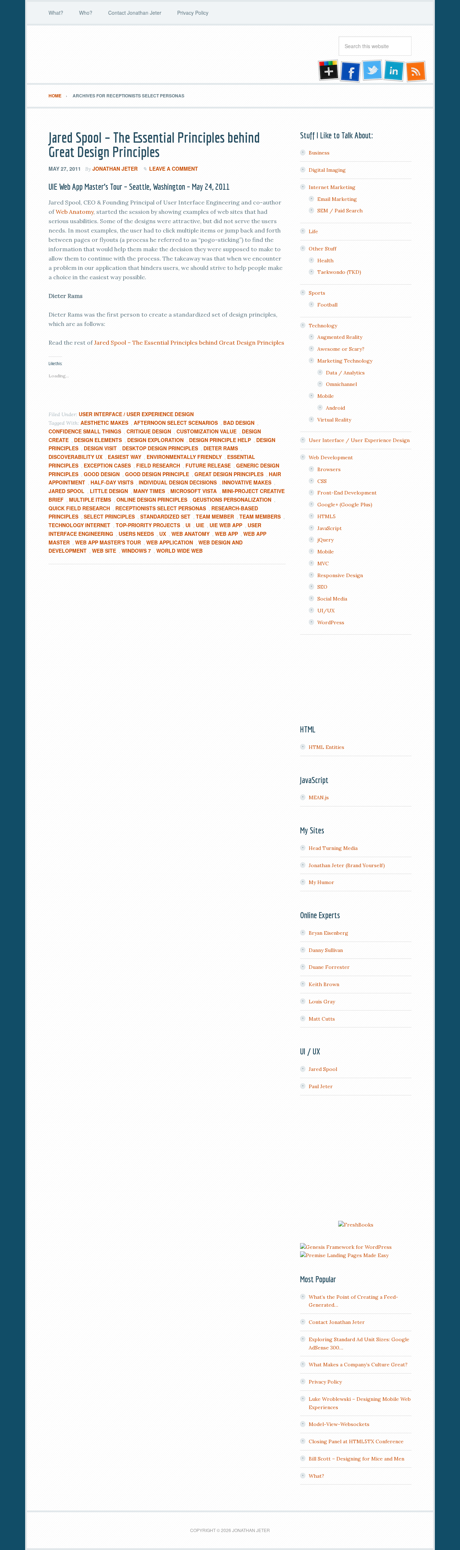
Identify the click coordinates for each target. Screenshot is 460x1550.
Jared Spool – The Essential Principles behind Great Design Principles (154, 144)
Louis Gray (322, 1001)
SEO (322, 587)
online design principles (151, 499)
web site (104, 550)
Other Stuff (322, 248)
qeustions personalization (232, 499)
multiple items (90, 499)
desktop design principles (160, 448)
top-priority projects (148, 525)
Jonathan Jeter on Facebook (350, 71)
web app (226, 533)
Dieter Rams (220, 448)
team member (215, 516)
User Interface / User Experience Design (136, 414)
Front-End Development (347, 492)
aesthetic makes (104, 422)
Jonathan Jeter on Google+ (327, 71)
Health (325, 260)
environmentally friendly (184, 456)
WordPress (330, 622)
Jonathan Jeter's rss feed (416, 71)
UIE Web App (226, 525)
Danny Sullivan (326, 950)
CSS (322, 481)
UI (187, 525)
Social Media (332, 598)
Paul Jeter (321, 1086)
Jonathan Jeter (106, 54)
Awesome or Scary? (340, 349)
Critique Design (148, 431)
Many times (149, 491)
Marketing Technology (344, 361)
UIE (200, 525)
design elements (98, 439)
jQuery (325, 540)
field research (158, 465)
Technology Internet (79, 525)
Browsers (329, 469)
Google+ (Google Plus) (344, 504)
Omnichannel (341, 384)
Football (327, 305)
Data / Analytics (345, 372)
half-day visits (112, 482)
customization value (206, 431)
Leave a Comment (173, 168)
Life (313, 231)
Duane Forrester (329, 967)
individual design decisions (178, 482)
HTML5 (326, 516)
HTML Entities (326, 747)
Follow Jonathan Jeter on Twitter (372, 71)
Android (335, 408)
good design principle (157, 474)
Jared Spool (66, 491)
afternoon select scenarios (176, 422)
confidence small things (85, 431)
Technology (323, 325)
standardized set (165, 516)
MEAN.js (319, 797)
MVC (323, 563)
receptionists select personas (160, 508)
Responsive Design (340, 575)
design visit (100, 448)
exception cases (107, 465)
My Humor (321, 882)
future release (208, 465)
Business (319, 153)
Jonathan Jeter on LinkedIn (394, 71)
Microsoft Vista (193, 491)
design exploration (155, 439)
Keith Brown (324, 984)
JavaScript (329, 528)
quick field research (79, 508)
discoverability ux (75, 456)
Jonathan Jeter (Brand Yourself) (347, 865)
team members (260, 516)
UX (162, 533)
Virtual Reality (334, 420)
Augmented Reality (339, 337)
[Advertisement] (356, 1159)
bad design (238, 422)
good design (102, 474)
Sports (317, 293)
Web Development (331, 457)
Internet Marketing (332, 187)
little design (109, 491)
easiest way (124, 456)
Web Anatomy (74, 211)
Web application (169, 542)
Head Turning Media (333, 848)
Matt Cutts (322, 1019)
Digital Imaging (327, 170)
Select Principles (109, 516)
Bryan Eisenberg (328, 933)
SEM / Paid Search (340, 210)
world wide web (179, 550)
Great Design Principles (228, 474)
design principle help (220, 439)
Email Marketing (337, 199)
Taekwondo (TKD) (339, 272)
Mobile (325, 396)
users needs (136, 533)
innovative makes (246, 482)
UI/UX (326, 610)
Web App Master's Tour (108, 542)
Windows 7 (136, 550)
